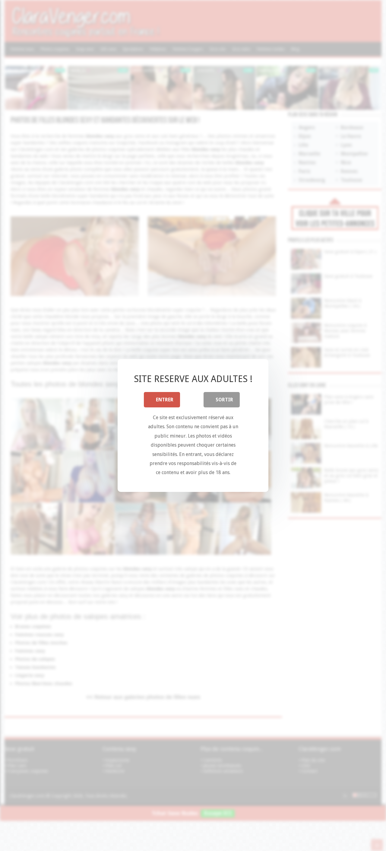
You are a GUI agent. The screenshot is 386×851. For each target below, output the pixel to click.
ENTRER (164, 400)
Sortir (224, 400)
